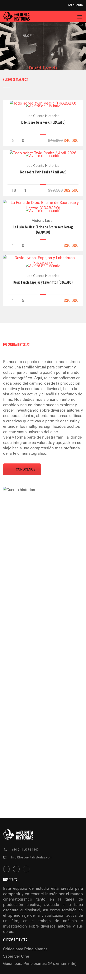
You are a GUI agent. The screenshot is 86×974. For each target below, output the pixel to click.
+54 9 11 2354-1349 (24, 850)
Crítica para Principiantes (25, 949)
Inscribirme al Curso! (43, 103)
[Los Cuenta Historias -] (16, 16)
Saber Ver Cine (16, 956)
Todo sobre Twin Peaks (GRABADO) (43, 122)
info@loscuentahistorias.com (31, 857)
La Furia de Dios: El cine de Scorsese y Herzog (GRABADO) (43, 230)
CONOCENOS (25, 469)
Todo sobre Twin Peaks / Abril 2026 (43, 172)
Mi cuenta (75, 5)
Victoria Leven (43, 220)
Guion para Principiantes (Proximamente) (40, 963)
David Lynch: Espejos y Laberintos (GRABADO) (43, 282)
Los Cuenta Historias (43, 116)
